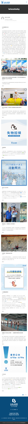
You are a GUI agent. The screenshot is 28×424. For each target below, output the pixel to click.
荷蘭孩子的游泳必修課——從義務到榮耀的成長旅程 (14, 321)
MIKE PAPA (3, 108)
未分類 (2, 28)
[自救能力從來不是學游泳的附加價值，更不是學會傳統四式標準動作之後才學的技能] (14, 67)
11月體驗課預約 (14, 276)
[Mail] (17, 409)
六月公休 (14, 359)
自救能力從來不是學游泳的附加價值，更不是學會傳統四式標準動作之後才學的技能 (14, 66)
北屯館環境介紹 (5, 27)
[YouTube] (15, 409)
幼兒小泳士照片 (14, 172)
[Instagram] (13, 409)
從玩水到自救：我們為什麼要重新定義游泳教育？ (14, 96)
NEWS (2, 148)
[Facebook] (11, 409)
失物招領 (14, 132)
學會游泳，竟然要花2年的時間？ (14, 211)
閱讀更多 (3, 117)
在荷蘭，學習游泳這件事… (14, 242)
